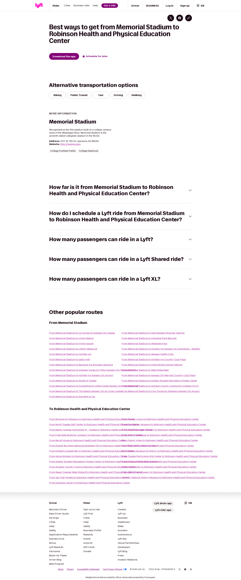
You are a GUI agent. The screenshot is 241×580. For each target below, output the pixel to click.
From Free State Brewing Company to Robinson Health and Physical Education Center (96, 435)
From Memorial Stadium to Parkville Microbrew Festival (152, 364)
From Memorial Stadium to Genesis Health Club (147, 354)
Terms (60, 569)
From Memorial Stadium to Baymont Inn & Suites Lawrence (81, 364)
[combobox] (200, 5)
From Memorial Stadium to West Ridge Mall (145, 370)
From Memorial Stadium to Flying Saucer (71, 343)
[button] (120, 190)
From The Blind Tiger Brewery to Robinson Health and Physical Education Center (166, 429)
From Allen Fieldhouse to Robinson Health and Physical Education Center (162, 435)
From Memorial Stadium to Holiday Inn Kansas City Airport (81, 375)
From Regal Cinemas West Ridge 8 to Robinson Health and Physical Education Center (95, 472)
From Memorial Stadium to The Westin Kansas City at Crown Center (85, 391)
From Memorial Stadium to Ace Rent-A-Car (72, 396)
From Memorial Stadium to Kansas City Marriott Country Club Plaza (158, 375)
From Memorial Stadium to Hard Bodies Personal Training (153, 333)
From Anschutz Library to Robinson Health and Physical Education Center (89, 482)
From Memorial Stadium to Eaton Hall (69, 359)
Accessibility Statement (88, 569)
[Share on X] (170, 18)
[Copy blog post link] (188, 18)
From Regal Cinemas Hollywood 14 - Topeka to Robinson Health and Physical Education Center (101, 429)
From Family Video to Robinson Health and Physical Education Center (160, 440)
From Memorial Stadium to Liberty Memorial (73, 348)
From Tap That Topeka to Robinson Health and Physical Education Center (89, 477)
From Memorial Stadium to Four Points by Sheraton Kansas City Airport (161, 391)
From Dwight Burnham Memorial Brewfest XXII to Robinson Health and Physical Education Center (102, 445)
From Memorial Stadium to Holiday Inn (70, 354)
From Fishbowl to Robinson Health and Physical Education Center (158, 445)
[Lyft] (39, 5)
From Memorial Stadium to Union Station (71, 338)
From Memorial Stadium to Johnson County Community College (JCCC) (160, 386)
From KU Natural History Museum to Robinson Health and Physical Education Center (168, 477)
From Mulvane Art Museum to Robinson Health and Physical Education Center (91, 419)
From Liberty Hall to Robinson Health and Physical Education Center (159, 461)
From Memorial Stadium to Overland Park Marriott (149, 338)
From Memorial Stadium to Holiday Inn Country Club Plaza (154, 359)
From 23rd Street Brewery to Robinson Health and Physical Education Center (164, 472)
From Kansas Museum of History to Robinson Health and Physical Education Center (167, 451)
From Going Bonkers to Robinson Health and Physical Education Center (88, 456)
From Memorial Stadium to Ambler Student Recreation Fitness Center (159, 380)
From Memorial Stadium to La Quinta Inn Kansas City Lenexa (82, 333)
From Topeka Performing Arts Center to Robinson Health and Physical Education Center (170, 456)
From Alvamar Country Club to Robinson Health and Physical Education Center (92, 467)
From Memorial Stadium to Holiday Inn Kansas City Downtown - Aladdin (161, 348)
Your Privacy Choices (112, 569)
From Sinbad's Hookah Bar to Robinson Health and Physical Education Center (91, 451)
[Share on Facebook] (179, 18)
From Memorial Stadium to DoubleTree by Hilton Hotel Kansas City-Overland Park (93, 386)
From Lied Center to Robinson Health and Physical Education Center (159, 467)
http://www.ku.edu (70, 144)
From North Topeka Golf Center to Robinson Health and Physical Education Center (94, 424)
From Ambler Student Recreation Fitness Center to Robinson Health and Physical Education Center (103, 461)
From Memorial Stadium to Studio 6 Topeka (72, 380)
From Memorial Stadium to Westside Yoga (144, 343)
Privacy (70, 569)
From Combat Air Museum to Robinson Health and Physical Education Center (164, 424)
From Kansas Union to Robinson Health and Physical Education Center (160, 419)
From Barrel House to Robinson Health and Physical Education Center (87, 440)
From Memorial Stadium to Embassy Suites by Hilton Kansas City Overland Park (92, 370)
